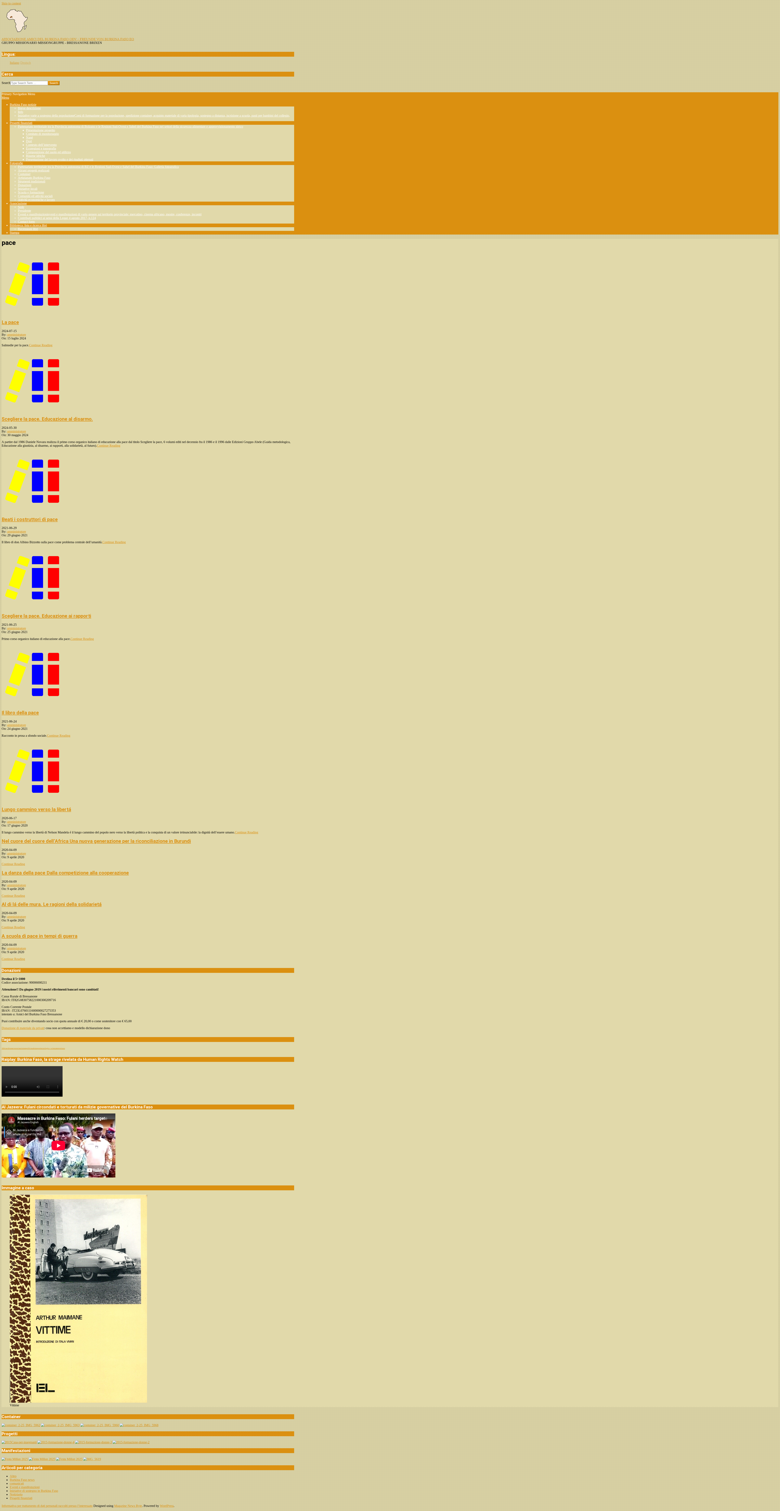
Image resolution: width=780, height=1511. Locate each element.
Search (6, 83)
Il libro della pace (20, 713)
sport (39, 1048)
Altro (13, 1476)
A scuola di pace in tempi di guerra (39, 936)
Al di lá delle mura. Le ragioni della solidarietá (52, 904)
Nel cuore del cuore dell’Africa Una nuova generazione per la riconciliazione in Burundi (96, 841)
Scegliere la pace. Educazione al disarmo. (47, 419)
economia (16, 1048)
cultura (9, 1048)
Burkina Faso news (22, 1480)
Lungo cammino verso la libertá (36, 809)
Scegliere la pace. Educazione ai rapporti (46, 616)
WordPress (167, 1506)
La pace (10, 322)
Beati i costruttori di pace (30, 519)
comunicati (17, 1483)
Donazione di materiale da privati (23, 1028)
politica (29, 1048)
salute (34, 1048)
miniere (23, 1048)
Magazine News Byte (128, 1506)
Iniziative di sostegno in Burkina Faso (34, 1491)
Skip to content (11, 3)
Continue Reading (40, 345)
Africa (4, 1048)
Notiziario (16, 1494)
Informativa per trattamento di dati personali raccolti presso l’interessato (47, 1506)
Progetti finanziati (21, 1498)
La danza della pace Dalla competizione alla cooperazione (65, 873)
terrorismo (61, 1048)
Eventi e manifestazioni (25, 1487)
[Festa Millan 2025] (15, 1459)
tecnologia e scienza (49, 1048)
